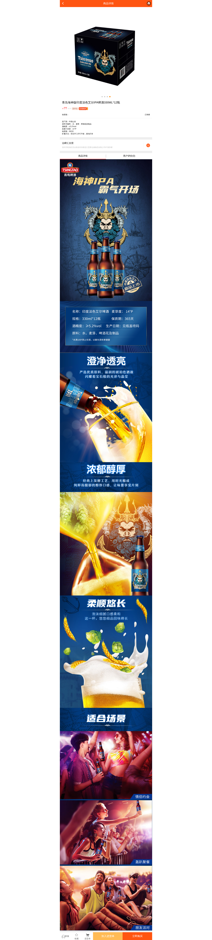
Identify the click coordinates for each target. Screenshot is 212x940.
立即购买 (137, 936)
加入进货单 (107, 936)
